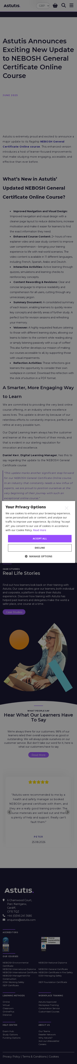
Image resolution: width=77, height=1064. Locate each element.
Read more (39, 530)
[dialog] (38, 532)
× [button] (66, 508)
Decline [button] (40, 548)
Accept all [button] (40, 538)
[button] (38, 556)
